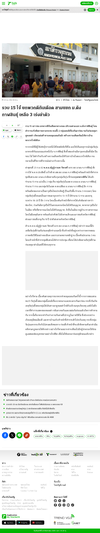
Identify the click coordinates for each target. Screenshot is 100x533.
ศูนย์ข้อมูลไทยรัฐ (8, 503)
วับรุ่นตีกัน (56, 436)
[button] (3, 136)
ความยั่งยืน (6, 475)
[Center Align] (97, 10)
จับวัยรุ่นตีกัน (68, 436)
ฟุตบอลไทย (23, 485)
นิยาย (56, 472)
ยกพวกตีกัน (39, 436)
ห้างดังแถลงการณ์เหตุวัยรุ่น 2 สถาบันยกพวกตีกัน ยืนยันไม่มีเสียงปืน (30, 409)
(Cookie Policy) (64, 10)
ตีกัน (47, 436)
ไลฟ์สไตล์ (57, 475)
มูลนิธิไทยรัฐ (39, 500)
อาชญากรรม (6, 472)
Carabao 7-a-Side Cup (28, 491)
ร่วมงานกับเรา (15, 500)
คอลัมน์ (88, 466)
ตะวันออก (80, 100)
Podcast (89, 472)
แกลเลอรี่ (5, 491)
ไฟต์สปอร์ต (6, 488)
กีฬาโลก (22, 488)
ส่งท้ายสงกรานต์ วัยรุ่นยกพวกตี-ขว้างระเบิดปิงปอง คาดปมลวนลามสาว (31, 400)
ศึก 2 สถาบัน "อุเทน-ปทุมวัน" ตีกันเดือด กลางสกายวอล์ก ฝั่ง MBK (30, 417)
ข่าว (62, 100)
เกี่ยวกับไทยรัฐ (27, 500)
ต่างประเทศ (38, 469)
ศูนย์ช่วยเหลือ (26, 503)
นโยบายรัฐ (23, 469)
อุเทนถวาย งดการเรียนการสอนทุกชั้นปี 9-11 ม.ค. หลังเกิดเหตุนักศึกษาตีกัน (32, 413)
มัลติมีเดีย (74, 475)
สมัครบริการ (87, 3)
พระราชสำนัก (6, 466)
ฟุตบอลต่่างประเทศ (8, 485)
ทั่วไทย (69, 100)
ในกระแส (37, 466)
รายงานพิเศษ (59, 466)
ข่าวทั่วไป (89, 436)
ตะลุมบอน (79, 436)
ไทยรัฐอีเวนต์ (59, 485)
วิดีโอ (73, 472)
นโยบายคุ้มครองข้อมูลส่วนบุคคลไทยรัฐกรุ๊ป (17, 506)
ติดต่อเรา (27, 509)
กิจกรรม (5, 500)
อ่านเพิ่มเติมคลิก (47, 10)
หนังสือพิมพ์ (75, 466)
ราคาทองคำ (38, 472)
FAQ (17, 503)
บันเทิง (56, 469)
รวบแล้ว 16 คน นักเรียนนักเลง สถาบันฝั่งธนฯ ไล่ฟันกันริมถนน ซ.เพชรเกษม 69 (34, 404)
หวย (87, 469)
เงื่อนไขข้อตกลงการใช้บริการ (12, 509)
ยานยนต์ (22, 472)
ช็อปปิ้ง (57, 482)
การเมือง (5, 469)
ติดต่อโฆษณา (37, 509)
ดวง (72, 469)
